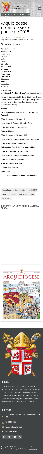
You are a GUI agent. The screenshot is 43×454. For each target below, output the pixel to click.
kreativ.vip (32, 449)
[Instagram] (11, 14)
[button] (39, 8)
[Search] (17, 14)
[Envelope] (14, 14)
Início (3, 37)
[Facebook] (2, 14)
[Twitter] (5, 14)
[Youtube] (8, 14)
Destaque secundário (16, 37)
